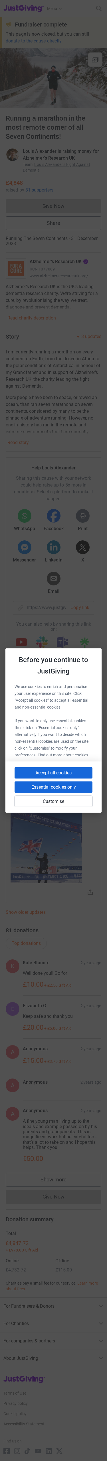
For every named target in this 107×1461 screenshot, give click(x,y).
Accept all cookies (53, 773)
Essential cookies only (53, 787)
